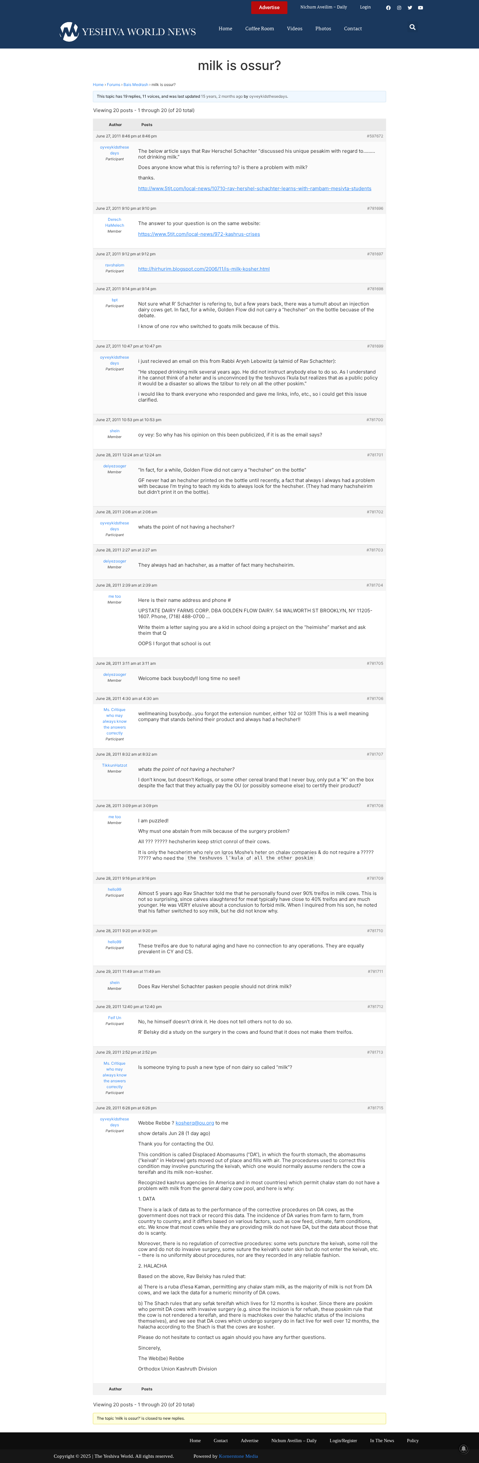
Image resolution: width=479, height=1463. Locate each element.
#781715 (375, 1107)
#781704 (375, 585)
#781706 (375, 698)
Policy (413, 1440)
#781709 (375, 878)
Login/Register (343, 1440)
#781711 (375, 971)
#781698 (375, 288)
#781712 (375, 1006)
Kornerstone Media (238, 1456)
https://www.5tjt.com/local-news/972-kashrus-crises (199, 234)
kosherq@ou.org (195, 1123)
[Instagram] (399, 7)
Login (365, 7)
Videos (294, 29)
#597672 (375, 136)
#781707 (375, 754)
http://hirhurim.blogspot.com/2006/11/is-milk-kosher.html (204, 269)
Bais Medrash (135, 84)
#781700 (375, 419)
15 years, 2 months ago (222, 96)
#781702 (375, 511)
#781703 (375, 549)
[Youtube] (420, 7)
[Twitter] (409, 7)
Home (225, 29)
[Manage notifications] (463, 1448)
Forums (113, 84)
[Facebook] (388, 7)
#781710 (375, 930)
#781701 (375, 454)
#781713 (375, 1052)
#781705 (375, 663)
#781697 (375, 253)
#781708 (375, 805)
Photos (323, 29)
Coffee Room (259, 29)
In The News (382, 1440)
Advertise (249, 1440)
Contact (353, 29)
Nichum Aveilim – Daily (323, 7)
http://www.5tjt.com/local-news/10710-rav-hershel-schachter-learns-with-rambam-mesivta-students (254, 188)
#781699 (375, 346)
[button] (412, 26)
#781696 (375, 208)
